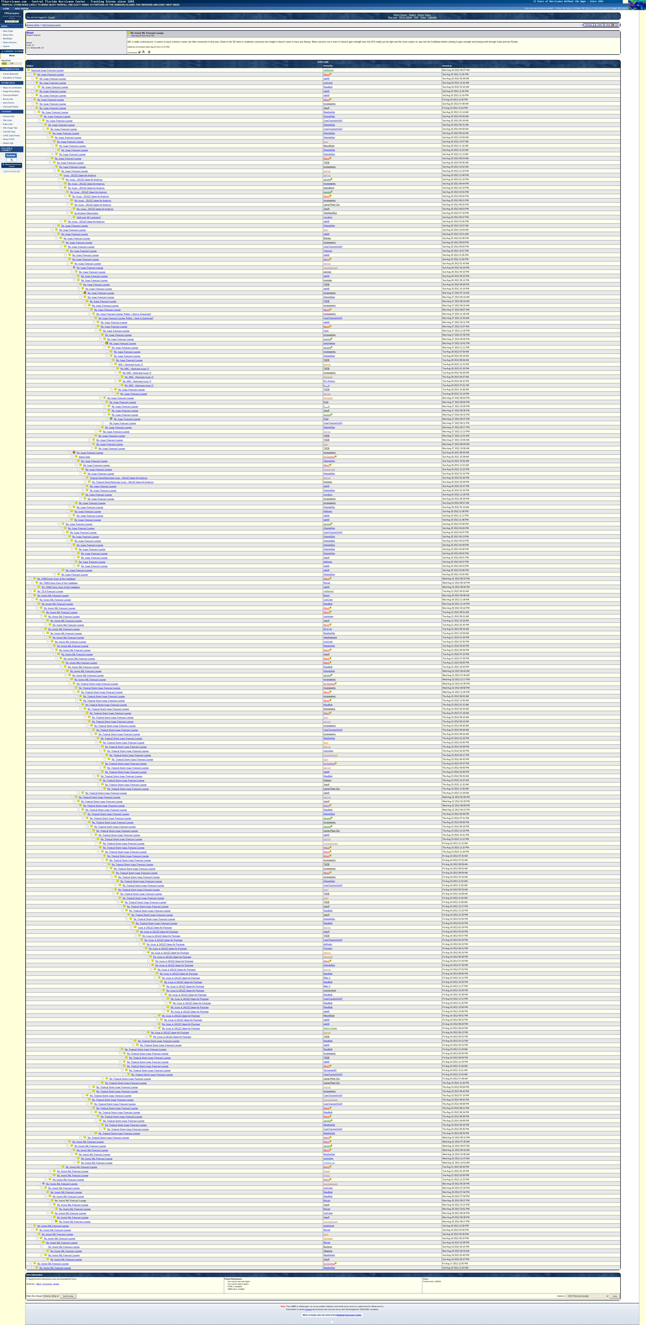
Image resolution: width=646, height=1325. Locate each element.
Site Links (7, 120)
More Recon (8, 103)
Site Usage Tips (10, 128)
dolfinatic (328, 511)
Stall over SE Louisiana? (89, 217)
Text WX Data (9, 132)
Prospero (328, 948)
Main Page (8, 31)
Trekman (328, 251)
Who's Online (405, 17)
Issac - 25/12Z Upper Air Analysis (80, 175)
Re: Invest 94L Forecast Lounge (53, 595)
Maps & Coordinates (12, 88)
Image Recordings (11, 91)
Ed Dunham (47, 1284)
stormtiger (328, 616)
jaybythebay (329, 343)
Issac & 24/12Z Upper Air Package (155, 927)
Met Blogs (7, 38)
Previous (588, 25)
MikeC (39, 1284)
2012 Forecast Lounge (51, 25)
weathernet (329, 1225)
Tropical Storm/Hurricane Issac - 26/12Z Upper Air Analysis (118, 478)
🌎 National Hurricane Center (11, 165)
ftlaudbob (328, 87)
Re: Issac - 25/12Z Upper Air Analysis (84, 179)
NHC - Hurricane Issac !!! (130, 364)
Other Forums (400, 15)
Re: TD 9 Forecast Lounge (50, 591)
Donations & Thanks (12, 78)
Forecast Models (10, 95)
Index (600, 25)
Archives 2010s (33, 25)
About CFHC (9, 139)
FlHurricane (11, 13)
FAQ (416, 17)
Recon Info (8, 99)
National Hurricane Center (348, 1315)
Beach (327, 595)
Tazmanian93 (330, 1070)
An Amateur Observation (86, 213)
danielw (56, 1284)
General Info (8, 116)
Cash (326, 330)
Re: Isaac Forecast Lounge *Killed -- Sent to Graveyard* (123, 314)
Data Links (8, 124)
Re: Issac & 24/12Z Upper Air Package (159, 932)
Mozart (29, 32)
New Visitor (21, 8)
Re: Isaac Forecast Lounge (50, 74)
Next (608, 25)
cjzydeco (328, 217)
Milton (569, 8)
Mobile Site (8, 143)
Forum (6, 74)
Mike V (327, 978)
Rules (423, 17)
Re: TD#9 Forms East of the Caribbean (56, 579)
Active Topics (424, 15)
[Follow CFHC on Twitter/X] (11, 160)
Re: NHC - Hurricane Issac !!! (134, 368)
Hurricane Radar (10, 107)
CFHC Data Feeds (11, 135)
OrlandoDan (329, 116)
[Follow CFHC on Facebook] (11, 155)
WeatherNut (329, 112)
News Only (8, 35)
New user (392, 17)
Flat (617, 25)
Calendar (432, 17)
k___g (326, 385)
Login (6, 8)
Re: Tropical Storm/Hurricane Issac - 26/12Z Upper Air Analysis (123, 482)
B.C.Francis (329, 381)
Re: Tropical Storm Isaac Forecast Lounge (97, 684)
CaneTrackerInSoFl (333, 120)
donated (308, 1309)
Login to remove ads (11, 171)
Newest (13, 74)
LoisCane (328, 83)
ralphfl (326, 78)
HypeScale (6, 61)
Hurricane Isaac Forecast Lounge (47, 70)
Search (6, 46)
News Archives (9, 42)
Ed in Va (328, 629)
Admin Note (84, 457)
